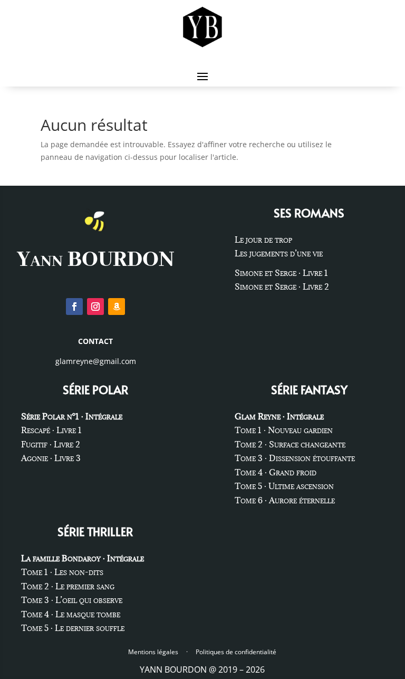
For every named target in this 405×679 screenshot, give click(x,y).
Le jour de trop (263, 239)
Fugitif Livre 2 (50, 444)
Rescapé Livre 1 (51, 430)
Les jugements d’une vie (279, 253)
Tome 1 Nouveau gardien (284, 430)
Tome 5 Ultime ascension (284, 486)
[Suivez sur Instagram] (95, 306)
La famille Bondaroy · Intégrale (82, 558)
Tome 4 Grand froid (275, 472)
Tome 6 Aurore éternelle (285, 500)
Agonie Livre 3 (51, 458)
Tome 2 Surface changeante (290, 444)
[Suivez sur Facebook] (74, 306)
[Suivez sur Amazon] (116, 306)
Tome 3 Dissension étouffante (295, 458)
